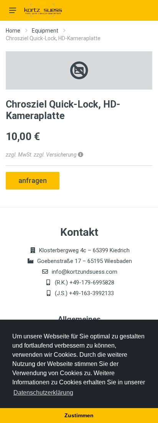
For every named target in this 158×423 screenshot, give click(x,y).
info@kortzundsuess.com (84, 271)
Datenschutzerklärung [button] (43, 392)
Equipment (45, 31)
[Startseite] (43, 10)
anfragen (32, 180)
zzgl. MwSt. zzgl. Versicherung (42, 155)
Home (13, 31)
